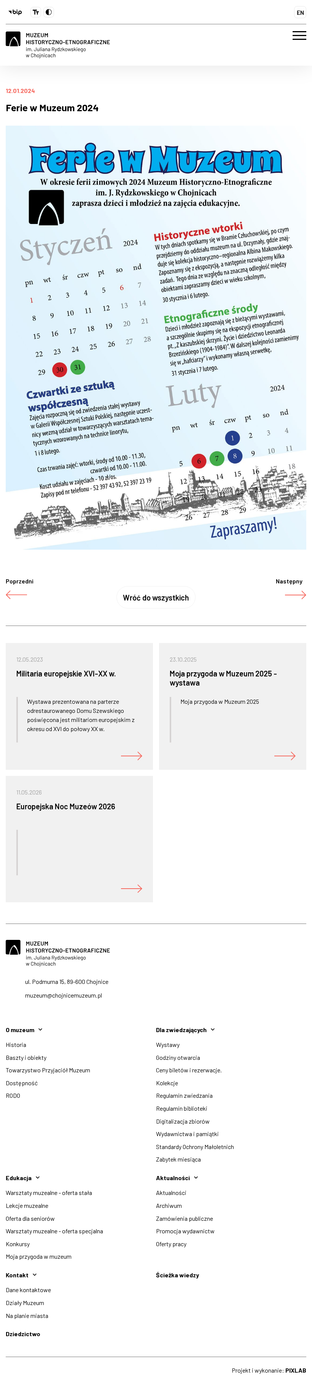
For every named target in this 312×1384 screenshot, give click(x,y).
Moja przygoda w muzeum (39, 1256)
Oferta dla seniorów (30, 1218)
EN (300, 12)
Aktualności (171, 1192)
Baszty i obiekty (26, 1057)
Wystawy (168, 1044)
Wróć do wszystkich (156, 597)
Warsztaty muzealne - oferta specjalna (54, 1230)
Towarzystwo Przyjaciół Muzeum (48, 1069)
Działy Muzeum (25, 1302)
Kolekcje (167, 1082)
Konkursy (18, 1243)
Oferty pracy (171, 1243)
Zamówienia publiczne (184, 1218)
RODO (13, 1095)
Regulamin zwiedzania (184, 1095)
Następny (289, 581)
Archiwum (169, 1205)
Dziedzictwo (23, 1333)
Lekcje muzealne (27, 1205)
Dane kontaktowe (28, 1289)
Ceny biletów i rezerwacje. (189, 1069)
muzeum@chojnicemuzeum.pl (63, 995)
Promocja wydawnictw (185, 1230)
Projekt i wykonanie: (269, 1370)
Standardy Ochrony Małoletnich (195, 1146)
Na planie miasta (27, 1315)
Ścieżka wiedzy (177, 1274)
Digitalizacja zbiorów (183, 1121)
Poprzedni (19, 581)
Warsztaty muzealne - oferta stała (49, 1192)
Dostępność (22, 1082)
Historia (16, 1044)
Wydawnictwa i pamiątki (187, 1133)
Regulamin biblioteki (181, 1108)
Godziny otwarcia (178, 1057)
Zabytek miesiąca (178, 1159)
